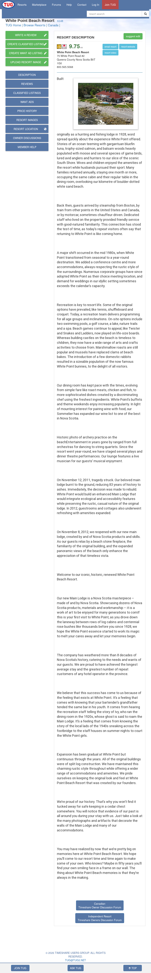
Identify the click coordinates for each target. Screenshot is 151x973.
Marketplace (39, 4)
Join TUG (110, 4)
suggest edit (133, 36)
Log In (95, 4)
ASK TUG (75, 968)
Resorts (22, 4)
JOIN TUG (20, 968)
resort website (128, 46)
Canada (53, 25)
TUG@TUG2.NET (75, 960)
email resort (110, 46)
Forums (56, 4)
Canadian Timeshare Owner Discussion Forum (99, 905)
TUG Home (13, 25)
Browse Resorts (34, 25)
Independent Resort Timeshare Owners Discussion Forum (100, 918)
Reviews (27, 84)
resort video (110, 52)
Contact (81, 4)
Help (69, 4)
